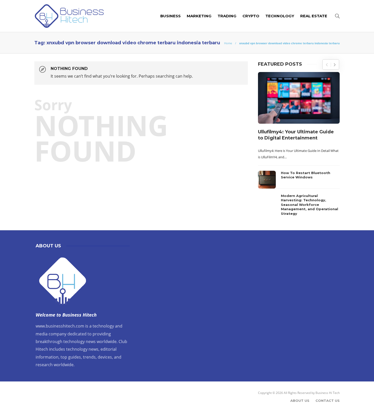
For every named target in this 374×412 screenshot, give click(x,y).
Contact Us (327, 401)
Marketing (199, 15)
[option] (299, 145)
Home (228, 43)
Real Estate (313, 15)
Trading (227, 15)
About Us (299, 401)
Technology (279, 15)
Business (170, 15)
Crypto (250, 15)
